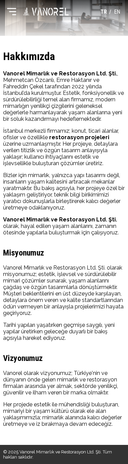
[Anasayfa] (46, 12)
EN (117, 12)
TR (103, 12)
